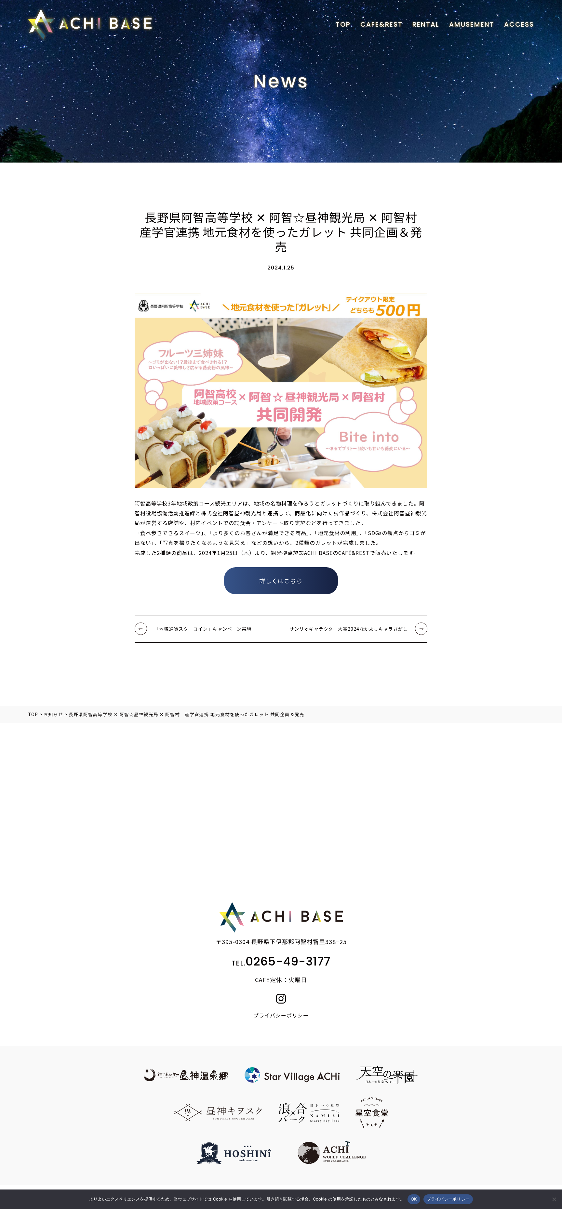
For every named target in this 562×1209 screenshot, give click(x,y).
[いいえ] (554, 1199)
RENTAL (425, 24)
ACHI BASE (90, 24)
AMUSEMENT (471, 24)
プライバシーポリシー (281, 1015)
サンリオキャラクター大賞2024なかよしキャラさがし (348, 628)
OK (414, 1199)
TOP (343, 24)
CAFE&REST (381, 24)
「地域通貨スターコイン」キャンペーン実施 (202, 628)
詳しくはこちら (280, 580)
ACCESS (519, 24)
